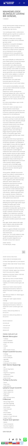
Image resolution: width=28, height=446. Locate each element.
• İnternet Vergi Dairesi (8, 369)
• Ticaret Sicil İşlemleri (8, 424)
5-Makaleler (6, 19)
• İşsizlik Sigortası (7, 386)
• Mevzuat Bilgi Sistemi (8, 401)
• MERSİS (5, 422)
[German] (10, 443)
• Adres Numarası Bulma (9, 397)
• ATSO (4, 344)
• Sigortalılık (5, 359)
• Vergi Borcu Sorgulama (9, 372)
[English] (7, 443)
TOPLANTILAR (6, 325)
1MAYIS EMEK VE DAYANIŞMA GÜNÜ (12, 259)
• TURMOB (5, 339)
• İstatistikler (6, 395)
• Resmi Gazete (6, 407)
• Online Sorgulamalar (8, 390)
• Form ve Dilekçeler (8, 357)
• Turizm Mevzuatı (7, 409)
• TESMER (5, 346)
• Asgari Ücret (6, 394)
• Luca (4, 348)
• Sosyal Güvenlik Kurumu (9, 405)
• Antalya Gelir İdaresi (8, 342)
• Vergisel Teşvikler (7, 418)
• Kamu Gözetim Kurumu (9, 349)
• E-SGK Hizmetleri (7, 356)
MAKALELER (6, 330)
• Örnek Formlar (7, 378)
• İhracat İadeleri (7, 412)
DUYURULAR (6, 323)
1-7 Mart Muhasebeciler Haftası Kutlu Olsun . (13, 268)
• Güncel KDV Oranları (8, 376)
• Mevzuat (5, 371)
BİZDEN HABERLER (7, 321)
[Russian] (14, 443)
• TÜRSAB (5, 410)
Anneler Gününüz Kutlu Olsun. (10, 256)
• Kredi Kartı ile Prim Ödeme (9, 363)
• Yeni (4, 367)
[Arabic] (3, 443)
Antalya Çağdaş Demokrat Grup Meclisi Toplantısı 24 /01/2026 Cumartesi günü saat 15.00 (13, 282)
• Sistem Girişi (6, 384)
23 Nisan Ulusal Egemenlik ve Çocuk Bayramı (14, 261)
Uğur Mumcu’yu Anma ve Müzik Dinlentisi (13, 278)
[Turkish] (18, 443)
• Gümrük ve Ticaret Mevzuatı (10, 416)
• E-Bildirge (5, 354)
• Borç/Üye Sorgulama (8, 426)
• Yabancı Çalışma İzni (8, 392)
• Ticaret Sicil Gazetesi (8, 427)
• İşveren (5, 382)
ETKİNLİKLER (6, 328)
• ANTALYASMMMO (8, 340)
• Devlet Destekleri (7, 414)
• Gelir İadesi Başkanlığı (8, 403)
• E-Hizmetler (6, 361)
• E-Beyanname (6, 374)
